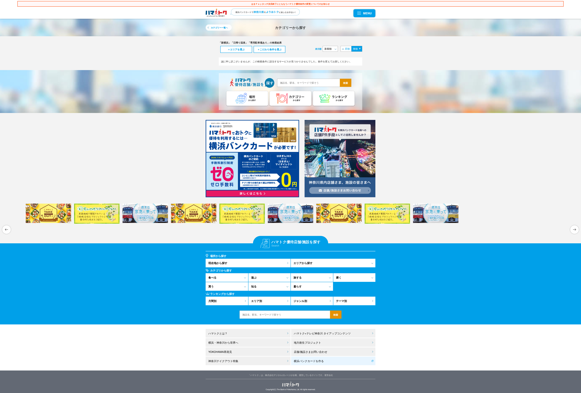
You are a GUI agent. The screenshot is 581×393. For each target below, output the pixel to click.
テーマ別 (341, 301)
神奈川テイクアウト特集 (223, 361)
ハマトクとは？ (217, 333)
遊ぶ (254, 277)
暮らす (298, 286)
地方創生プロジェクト (307, 342)
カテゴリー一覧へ (219, 27)
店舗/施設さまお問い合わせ (310, 352)
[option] (290, 213)
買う (211, 286)
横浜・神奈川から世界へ (223, 342)
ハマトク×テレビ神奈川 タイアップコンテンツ (322, 333)
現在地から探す (217, 263)
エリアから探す (303, 263)
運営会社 (328, 375)
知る (254, 286)
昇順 (347, 48)
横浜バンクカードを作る (309, 361)
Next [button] (574, 229)
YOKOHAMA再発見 (220, 352)
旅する (298, 277)
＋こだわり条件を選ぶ (269, 49)
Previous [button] (6, 229)
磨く (338, 277)
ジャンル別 (300, 301)
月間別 (212, 301)
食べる (212, 277)
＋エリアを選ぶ (236, 49)
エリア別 (256, 301)
